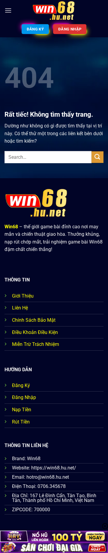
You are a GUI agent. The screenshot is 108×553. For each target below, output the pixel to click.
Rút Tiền (21, 422)
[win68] (54, 10)
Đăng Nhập (24, 397)
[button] (8, 10)
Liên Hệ (20, 308)
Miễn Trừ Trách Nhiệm (35, 344)
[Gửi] (98, 157)
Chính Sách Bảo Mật (34, 320)
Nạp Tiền (21, 409)
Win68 (11, 226)
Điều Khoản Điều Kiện (35, 332)
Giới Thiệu (23, 296)
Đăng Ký (21, 385)
